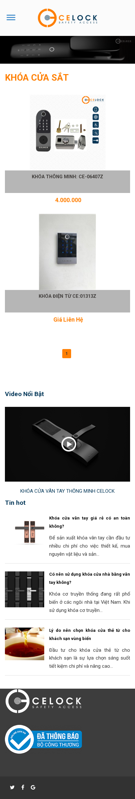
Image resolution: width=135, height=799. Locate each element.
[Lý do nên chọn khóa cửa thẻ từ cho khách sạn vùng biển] (29, 659)
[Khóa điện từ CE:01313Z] (67, 252)
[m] (43, 712)
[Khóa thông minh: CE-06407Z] (67, 132)
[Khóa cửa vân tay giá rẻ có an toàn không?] (29, 546)
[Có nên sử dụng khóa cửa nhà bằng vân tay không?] (29, 606)
